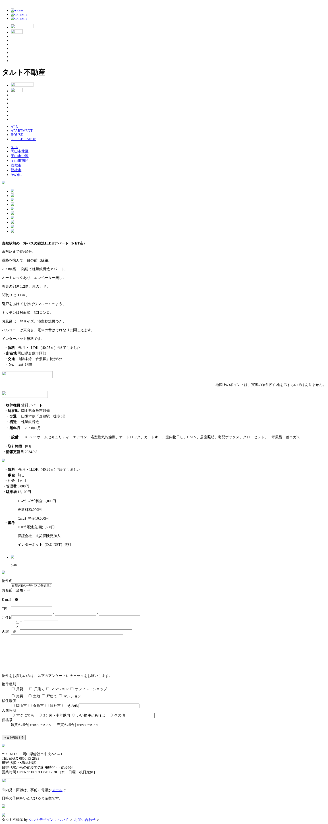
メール (57, 790)
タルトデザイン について (49, 820)
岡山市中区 (20, 156)
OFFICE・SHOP (23, 139)
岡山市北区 (20, 151)
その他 (16, 175)
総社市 (16, 170)
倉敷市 (16, 165)
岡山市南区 (20, 160)
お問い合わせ (84, 820)
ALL (14, 127)
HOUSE (17, 135)
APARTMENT (22, 131)
